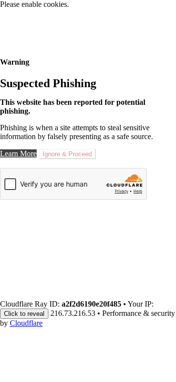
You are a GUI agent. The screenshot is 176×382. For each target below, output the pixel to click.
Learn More (18, 153)
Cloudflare (26, 323)
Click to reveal (24, 313)
